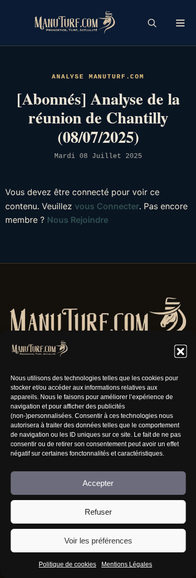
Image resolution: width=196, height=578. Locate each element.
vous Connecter (107, 206)
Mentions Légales (126, 564)
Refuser (98, 511)
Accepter (98, 483)
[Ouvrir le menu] (180, 23)
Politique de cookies (67, 564)
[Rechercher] (152, 23)
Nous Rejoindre (77, 219)
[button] (180, 351)
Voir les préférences (98, 540)
